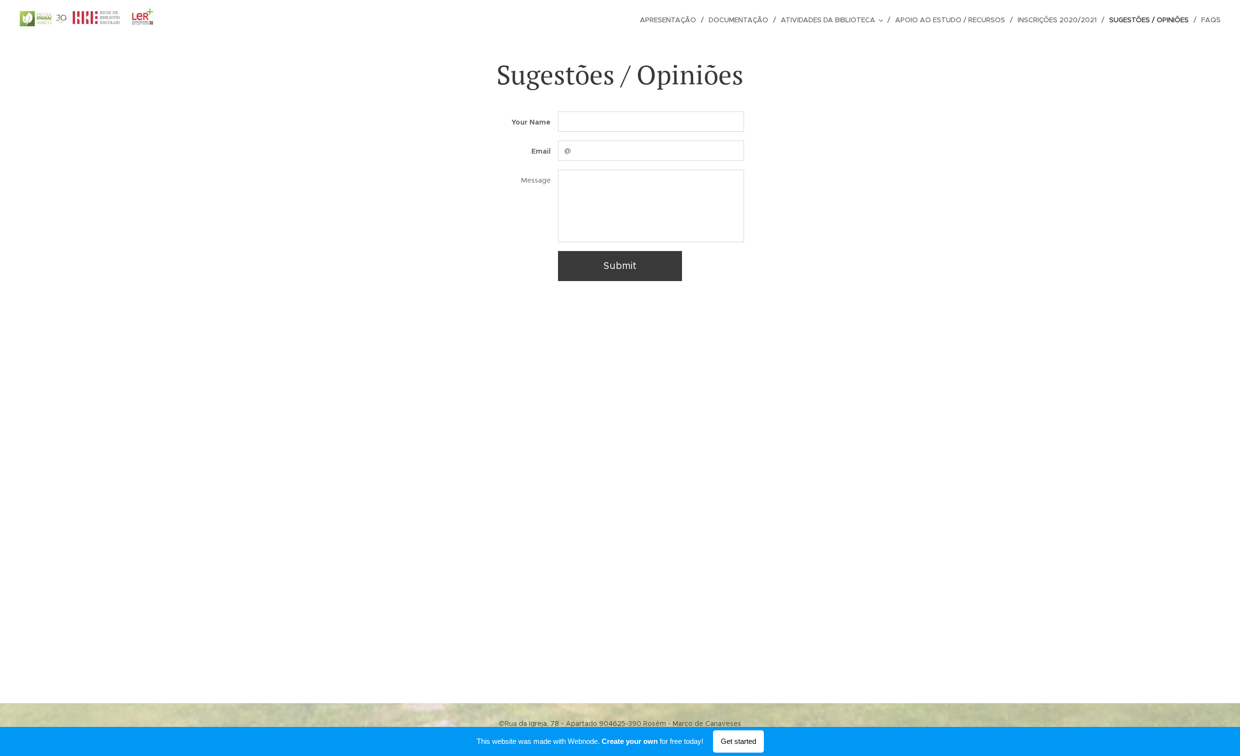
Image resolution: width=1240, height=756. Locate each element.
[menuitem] (670, 20)
